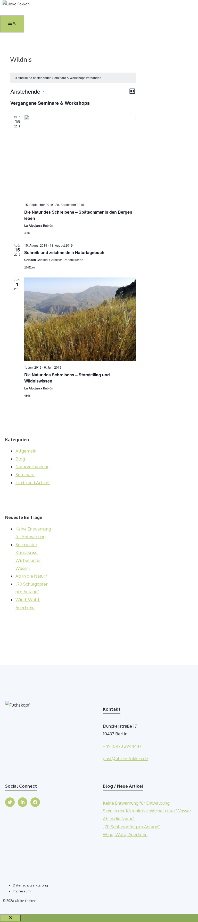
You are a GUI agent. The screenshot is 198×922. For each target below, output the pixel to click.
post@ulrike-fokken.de (125, 758)
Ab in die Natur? (31, 576)
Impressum (21, 891)
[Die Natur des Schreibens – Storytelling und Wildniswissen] (80, 319)
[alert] (73, 78)
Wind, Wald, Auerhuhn (125, 834)
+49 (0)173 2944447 (122, 746)
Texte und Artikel (32, 482)
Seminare (25, 474)
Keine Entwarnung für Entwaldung (136, 803)
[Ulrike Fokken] (16, 4)
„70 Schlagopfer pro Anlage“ (131, 826)
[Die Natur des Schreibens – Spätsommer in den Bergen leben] (80, 156)
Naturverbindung (32, 466)
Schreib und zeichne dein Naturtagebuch (64, 252)
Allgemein (25, 451)
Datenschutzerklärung (30, 885)
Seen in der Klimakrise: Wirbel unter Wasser (147, 810)
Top (185, 909)
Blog (20, 459)
